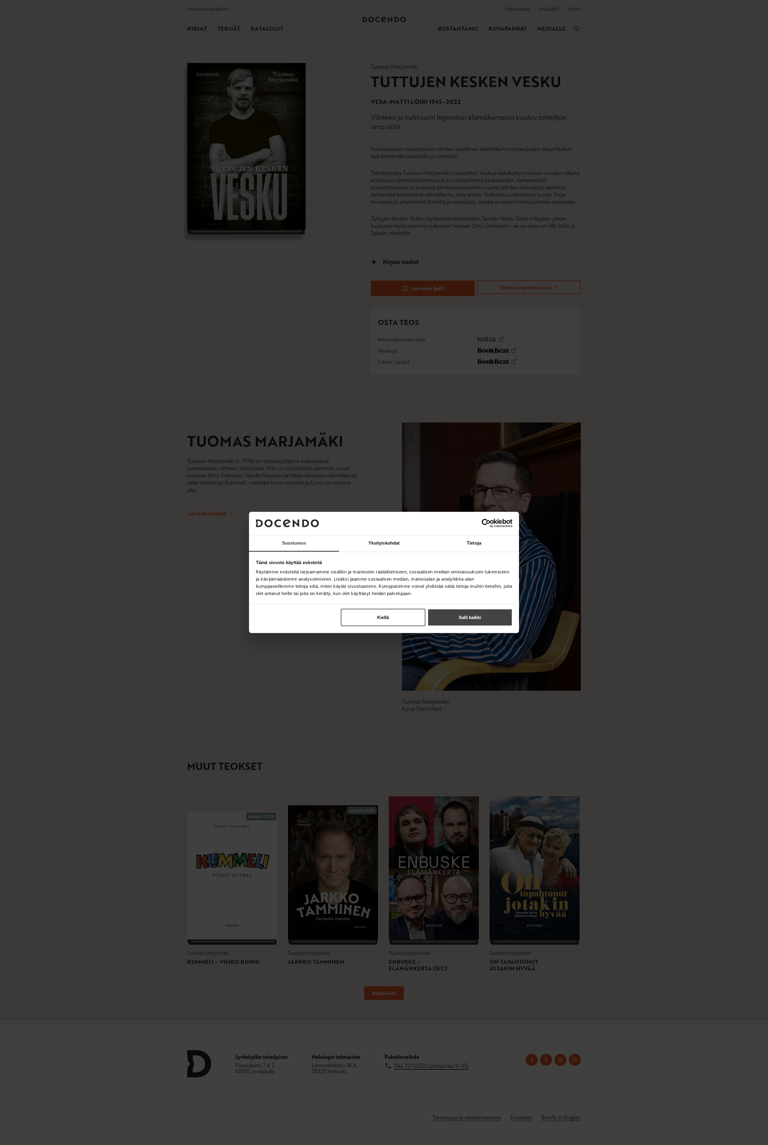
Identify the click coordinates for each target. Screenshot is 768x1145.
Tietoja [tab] (474, 542)
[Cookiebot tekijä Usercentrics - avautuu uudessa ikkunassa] (486, 523)
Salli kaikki (470, 617)
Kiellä (383, 617)
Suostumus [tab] (294, 542)
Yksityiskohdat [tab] (384, 542)
